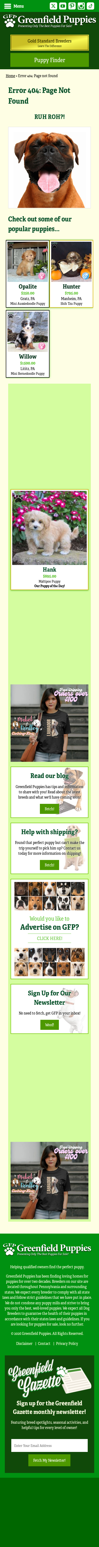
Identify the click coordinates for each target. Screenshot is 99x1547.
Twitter (53, 6)
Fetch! (49, 808)
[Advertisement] (49, 435)
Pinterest (72, 6)
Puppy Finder (49, 60)
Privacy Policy (67, 1343)
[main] (49, 232)
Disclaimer (24, 1343)
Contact (44, 1343)
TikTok (90, 6)
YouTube (63, 6)
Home (10, 75)
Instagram (81, 6)
